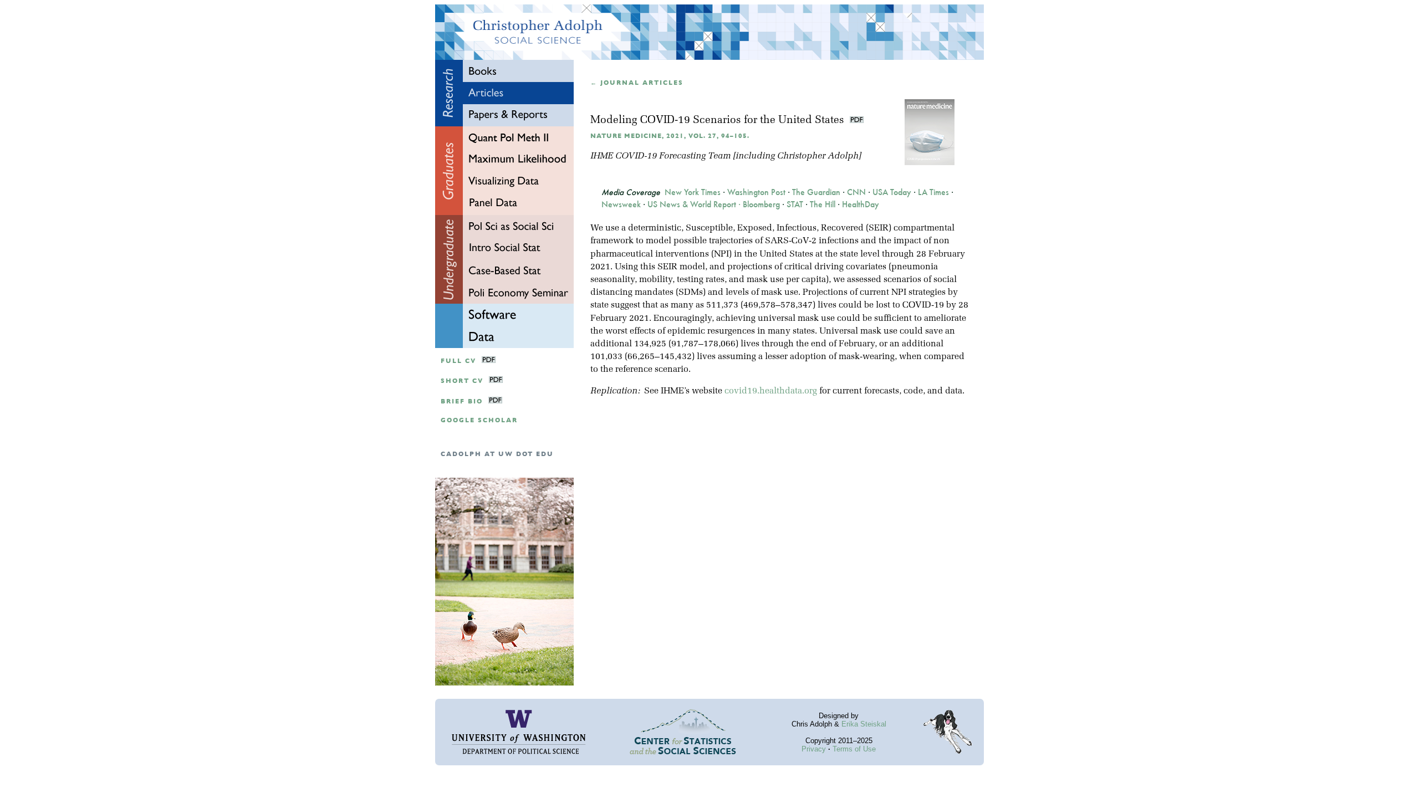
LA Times (933, 192)
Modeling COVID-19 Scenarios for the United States (718, 120)
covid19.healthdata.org (770, 391)
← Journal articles (636, 82)
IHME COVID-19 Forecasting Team (660, 156)
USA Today (891, 192)
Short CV (462, 381)
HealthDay (860, 204)
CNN (856, 192)
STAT (795, 204)
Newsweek (621, 204)
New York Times (693, 192)
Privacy (814, 749)
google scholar (479, 420)
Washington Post (756, 192)
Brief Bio (462, 401)
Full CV (458, 361)
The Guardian (816, 192)
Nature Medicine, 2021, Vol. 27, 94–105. (669, 136)
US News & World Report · (695, 204)
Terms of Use (854, 749)
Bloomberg (761, 204)
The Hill (822, 204)
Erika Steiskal (863, 724)
